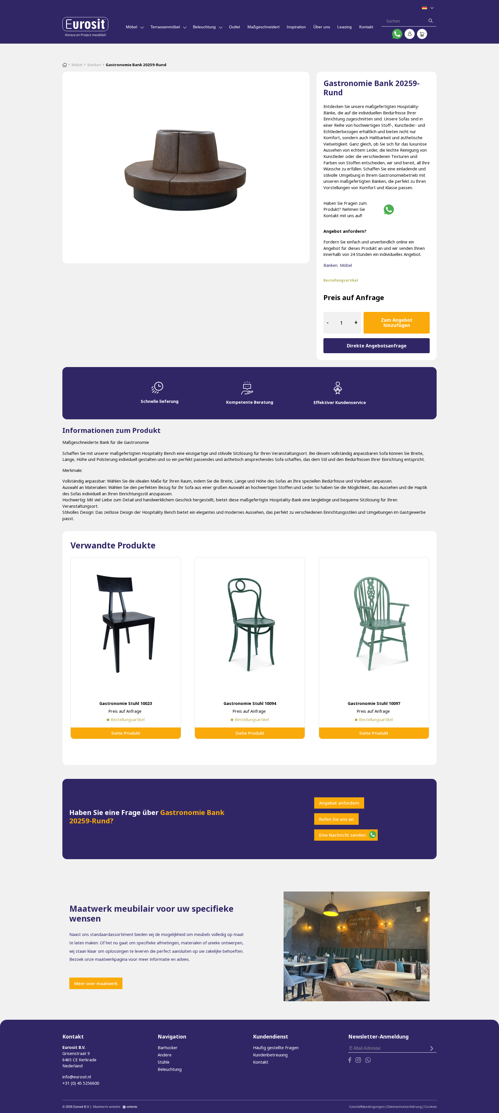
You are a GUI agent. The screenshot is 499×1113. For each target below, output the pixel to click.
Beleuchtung (204, 27)
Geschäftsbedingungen (367, 1106)
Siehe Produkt (125, 733)
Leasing (344, 27)
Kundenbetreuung (270, 1055)
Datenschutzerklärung (404, 1106)
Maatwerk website (106, 1106)
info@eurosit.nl (76, 1077)
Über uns (321, 27)
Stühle (164, 1062)
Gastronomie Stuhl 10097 (374, 703)
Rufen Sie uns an (336, 819)
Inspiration (296, 27)
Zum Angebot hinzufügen (396, 322)
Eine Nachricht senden (342, 835)
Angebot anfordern (339, 803)
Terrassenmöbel (165, 27)
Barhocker (168, 1047)
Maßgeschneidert (263, 27)
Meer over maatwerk (96, 983)
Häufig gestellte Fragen (276, 1047)
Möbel (131, 27)
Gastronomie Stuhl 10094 (250, 703)
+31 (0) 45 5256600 (80, 1083)
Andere (165, 1055)
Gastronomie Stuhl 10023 (125, 703)
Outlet (234, 27)
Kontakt (366, 27)
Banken (94, 64)
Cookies (430, 1106)
